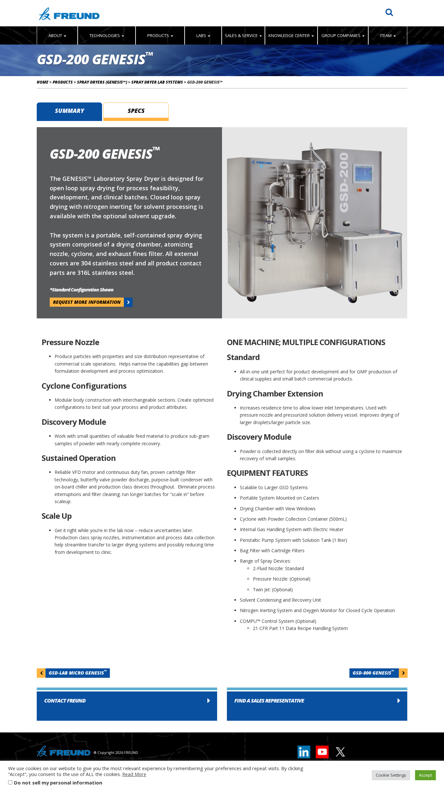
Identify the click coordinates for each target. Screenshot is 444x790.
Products (63, 82)
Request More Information (87, 302)
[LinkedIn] (304, 750)
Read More (134, 774)
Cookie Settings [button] (391, 775)
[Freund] (69, 13)
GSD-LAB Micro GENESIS (78, 672)
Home (42, 82)
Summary (69, 110)
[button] (127, 706)
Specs (136, 110)
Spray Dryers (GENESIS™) (102, 82)
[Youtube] (322, 750)
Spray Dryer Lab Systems (157, 82)
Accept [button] (425, 775)
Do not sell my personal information (58, 782)
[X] (340, 750)
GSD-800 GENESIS (373, 672)
